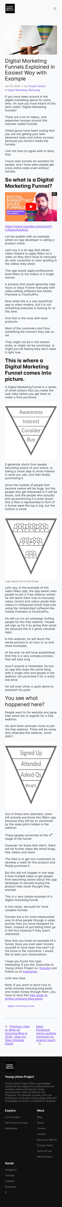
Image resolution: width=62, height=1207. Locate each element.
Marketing (34, 90)
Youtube (44, 968)
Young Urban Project (19, 1076)
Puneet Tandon (36, 86)
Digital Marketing (17, 90)
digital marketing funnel (20, 1005)
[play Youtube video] (31, 206)
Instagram (30, 971)
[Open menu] (55, 9)
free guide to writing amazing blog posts (26, 997)
